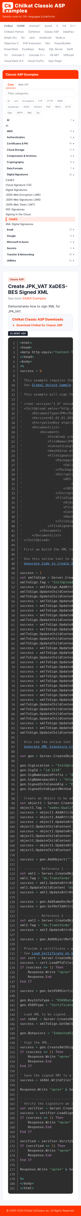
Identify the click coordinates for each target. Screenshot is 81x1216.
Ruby (42, 49)
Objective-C (11, 43)
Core (11, 84)
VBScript (68, 55)
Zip (38, 112)
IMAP (60, 101)
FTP (40, 101)
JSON (26, 106)
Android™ (34, 25)
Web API (23, 84)
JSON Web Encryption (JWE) (23, 194)
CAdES (10, 180)
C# (64, 25)
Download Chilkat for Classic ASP (40, 325)
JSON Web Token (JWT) (20, 204)
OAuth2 (38, 106)
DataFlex (68, 31)
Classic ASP (51, 31)
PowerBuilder (62, 43)
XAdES (13, 219)
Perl (47, 43)
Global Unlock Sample (51, 385)
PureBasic (28, 49)
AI (8, 101)
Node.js (60, 37)
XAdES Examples (34, 298)
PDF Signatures (15, 209)
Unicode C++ (37, 55)
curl (16, 101)
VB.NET (54, 55)
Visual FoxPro (36, 60)
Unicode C (18, 55)
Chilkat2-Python (14, 31)
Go (23, 37)
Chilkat (8, 25)
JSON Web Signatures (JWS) (23, 199)
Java (32, 37)
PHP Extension (32, 43)
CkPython (34, 31)
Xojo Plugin (55, 60)
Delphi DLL (10, 37)
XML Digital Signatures (19, 224)
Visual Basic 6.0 (13, 60)
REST (58, 106)
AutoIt (48, 25)
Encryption (28, 101)
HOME (21, 25)
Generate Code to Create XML (50, 563)
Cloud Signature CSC (19, 184)
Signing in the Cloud (18, 214)
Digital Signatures (16, 189)
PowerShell (11, 49)
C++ (73, 25)
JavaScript (45, 37)
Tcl (5, 55)
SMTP (20, 112)
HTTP (50, 101)
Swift (70, 49)
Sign (9, 112)
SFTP (68, 106)
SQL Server (56, 49)
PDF (48, 106)
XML (29, 112)
